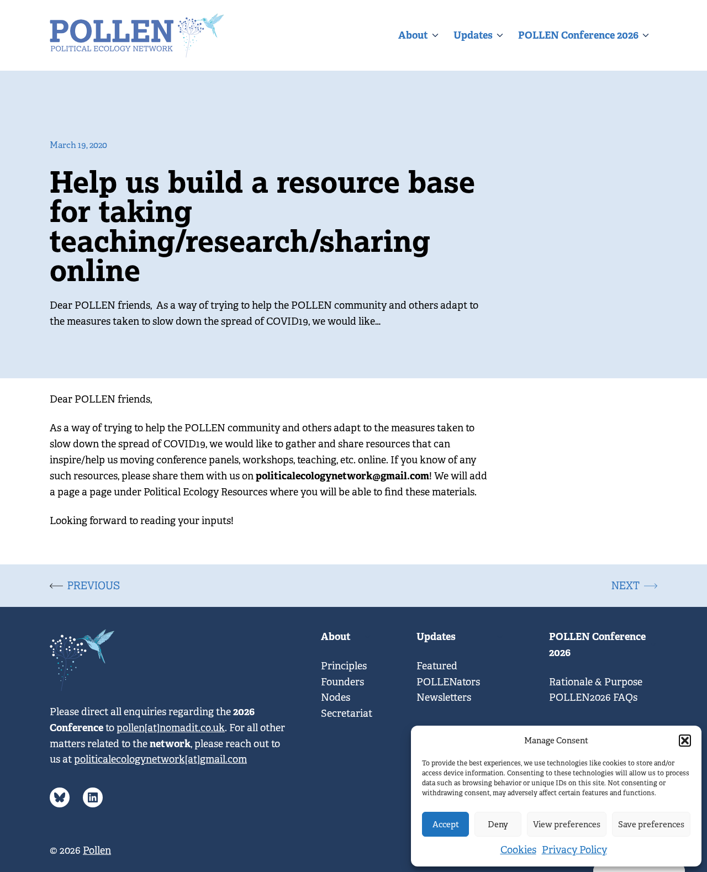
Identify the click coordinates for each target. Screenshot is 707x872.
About (413, 35)
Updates (473, 35)
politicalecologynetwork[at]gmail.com (160, 759)
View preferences (566, 824)
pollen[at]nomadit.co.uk (171, 727)
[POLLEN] (137, 35)
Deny (498, 824)
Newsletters (443, 697)
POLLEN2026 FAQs (593, 697)
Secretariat (346, 713)
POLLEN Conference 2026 (578, 35)
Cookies (518, 850)
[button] (684, 740)
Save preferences (651, 824)
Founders (342, 682)
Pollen (97, 850)
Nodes (335, 697)
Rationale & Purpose (595, 682)
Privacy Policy (574, 850)
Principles (344, 666)
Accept (445, 824)
